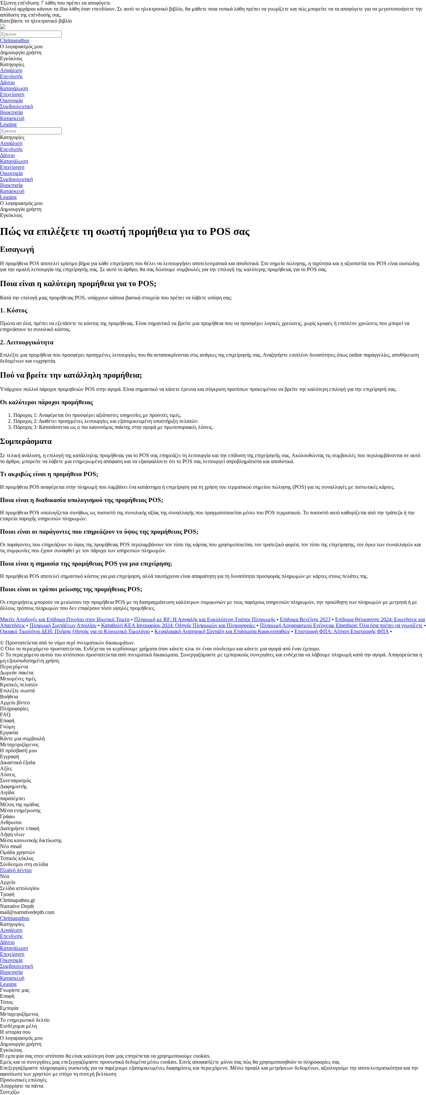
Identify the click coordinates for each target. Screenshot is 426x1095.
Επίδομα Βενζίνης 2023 (305, 619)
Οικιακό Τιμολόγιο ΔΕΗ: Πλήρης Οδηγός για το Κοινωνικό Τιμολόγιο (75, 631)
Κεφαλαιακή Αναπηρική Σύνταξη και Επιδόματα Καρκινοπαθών (222, 631)
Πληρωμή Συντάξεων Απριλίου (63, 625)
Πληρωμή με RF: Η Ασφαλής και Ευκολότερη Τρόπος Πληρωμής (204, 619)
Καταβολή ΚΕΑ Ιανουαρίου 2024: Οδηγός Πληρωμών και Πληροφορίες (178, 625)
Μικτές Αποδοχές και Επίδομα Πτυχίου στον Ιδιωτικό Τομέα (64, 619)
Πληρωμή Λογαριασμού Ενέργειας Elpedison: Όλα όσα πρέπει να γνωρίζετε (341, 625)
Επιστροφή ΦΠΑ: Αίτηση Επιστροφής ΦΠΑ (342, 631)
